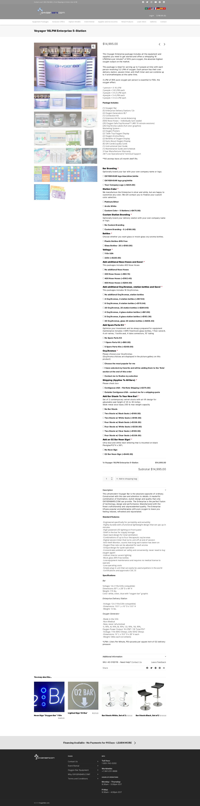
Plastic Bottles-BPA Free (116, 241)
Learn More (141, 22)
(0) (162, 15)
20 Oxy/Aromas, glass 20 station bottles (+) (129, 321)
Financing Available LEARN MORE (97, 742)
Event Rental (89, 22)
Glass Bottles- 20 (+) (118, 245)
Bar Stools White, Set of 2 (114, 715)
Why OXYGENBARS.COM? (79, 774)
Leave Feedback (158, 662)
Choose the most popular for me (119, 363)
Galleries (153, 22)
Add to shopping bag (128, 478)
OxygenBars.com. (44, 803)
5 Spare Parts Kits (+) (118, 347)
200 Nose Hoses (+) (117, 274)
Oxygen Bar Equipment (78, 770)
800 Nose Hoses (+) (118, 283)
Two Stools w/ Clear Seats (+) (122, 431)
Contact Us (136, 662)
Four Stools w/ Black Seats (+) (122, 422)
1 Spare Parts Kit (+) (117, 342)
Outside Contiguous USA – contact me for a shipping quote (132, 392)
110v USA (109, 253)
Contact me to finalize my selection (121, 376)
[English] (152, 8)
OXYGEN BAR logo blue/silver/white (121, 176)
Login (151, 15)
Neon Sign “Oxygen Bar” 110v (48, 715)
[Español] (161, 8)
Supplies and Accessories (108, 22)
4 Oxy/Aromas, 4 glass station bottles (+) (127, 312)
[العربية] (146, 8)
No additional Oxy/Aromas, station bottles (124, 294)
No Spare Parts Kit (113, 338)
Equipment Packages (40, 22)
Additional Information (112, 656)
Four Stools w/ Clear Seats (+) (122, 435)
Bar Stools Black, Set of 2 (147, 715)
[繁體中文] (149, 8)
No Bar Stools (110, 409)
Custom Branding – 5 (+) (120, 229)
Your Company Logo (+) (119, 185)
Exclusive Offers (58, 22)
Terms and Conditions (78, 778)
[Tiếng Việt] (164, 8)
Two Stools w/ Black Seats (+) (122, 413)
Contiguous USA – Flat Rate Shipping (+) (127, 388)
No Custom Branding (114, 225)
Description (108, 490)
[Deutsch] (158, 8)
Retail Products (127, 22)
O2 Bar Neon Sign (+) (118, 454)
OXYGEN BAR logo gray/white (118, 180)
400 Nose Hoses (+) (118, 278)
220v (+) (112, 258)
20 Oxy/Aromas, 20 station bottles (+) (126, 308)
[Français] (155, 8)
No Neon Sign (110, 450)
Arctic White (110, 206)
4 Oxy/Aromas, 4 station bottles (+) (124, 299)
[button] (93, 46)
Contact (163, 22)
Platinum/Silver (111, 202)
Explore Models (75, 22)
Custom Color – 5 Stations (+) (122, 210)
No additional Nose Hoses (116, 269)
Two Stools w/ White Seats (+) (122, 418)
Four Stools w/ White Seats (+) (123, 426)
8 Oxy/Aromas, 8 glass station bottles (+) (128, 316)
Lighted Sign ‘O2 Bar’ (78, 713)
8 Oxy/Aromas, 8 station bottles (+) (125, 303)
